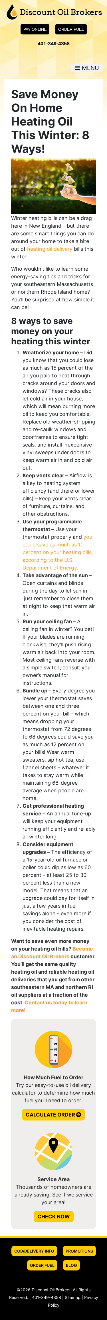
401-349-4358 (54, 43)
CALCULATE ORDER (51, 1115)
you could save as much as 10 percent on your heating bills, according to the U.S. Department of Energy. (58, 552)
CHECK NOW (53, 1217)
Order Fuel (71, 29)
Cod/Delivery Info (34, 1251)
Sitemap (72, 1297)
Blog (71, 1265)
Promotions (79, 1251)
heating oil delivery (49, 249)
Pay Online (35, 29)
